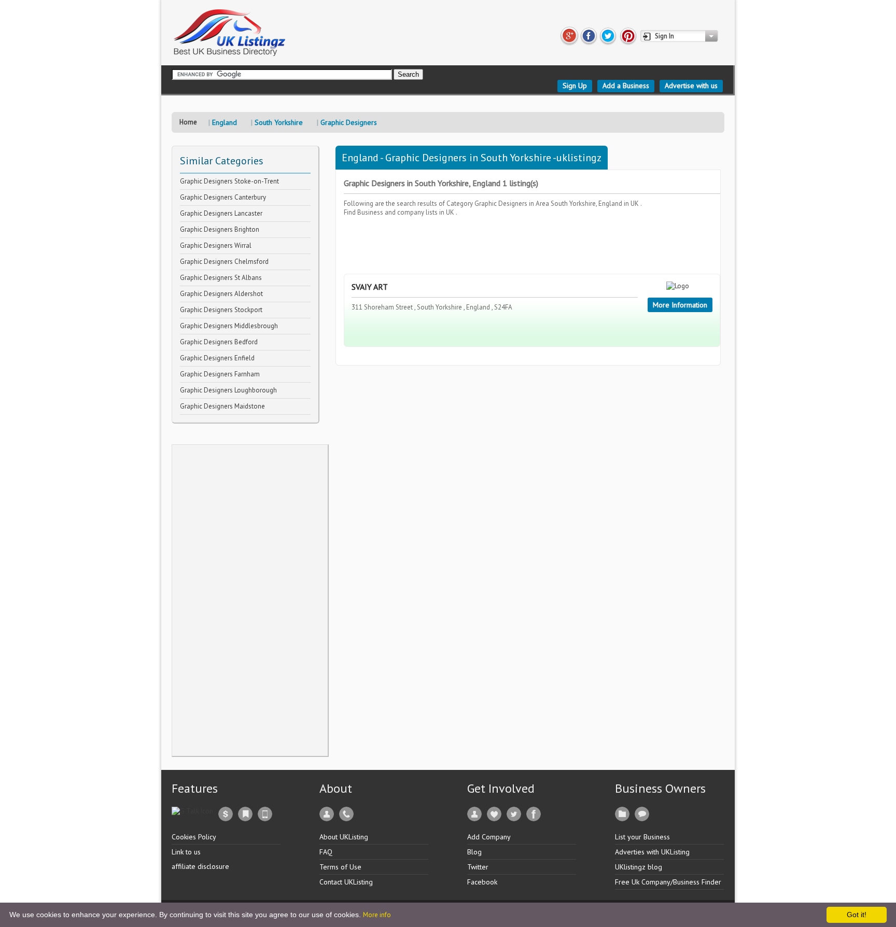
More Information (680, 305)
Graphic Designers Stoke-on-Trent (229, 181)
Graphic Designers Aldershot (221, 293)
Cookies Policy (194, 836)
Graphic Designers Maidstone (222, 406)
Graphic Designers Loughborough (228, 390)
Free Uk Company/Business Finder (668, 882)
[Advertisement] (250, 600)
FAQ (325, 851)
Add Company (489, 836)
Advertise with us (691, 85)
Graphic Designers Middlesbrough (229, 325)
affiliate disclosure (200, 866)
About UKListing (343, 836)
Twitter (477, 867)
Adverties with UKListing (652, 851)
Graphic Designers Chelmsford (224, 261)
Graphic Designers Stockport (221, 309)
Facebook (482, 882)
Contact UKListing (346, 882)
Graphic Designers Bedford (219, 342)
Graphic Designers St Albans (221, 277)
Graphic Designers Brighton (219, 229)
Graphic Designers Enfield (217, 358)
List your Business (642, 836)
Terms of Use (340, 867)
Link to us (186, 851)
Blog (474, 851)
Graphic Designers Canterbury (223, 197)
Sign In (664, 36)
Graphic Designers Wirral (215, 245)
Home (188, 122)
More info (377, 914)
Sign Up (575, 85)
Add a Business (626, 85)
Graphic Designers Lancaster (221, 213)
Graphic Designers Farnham (220, 374)
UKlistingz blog (638, 867)
